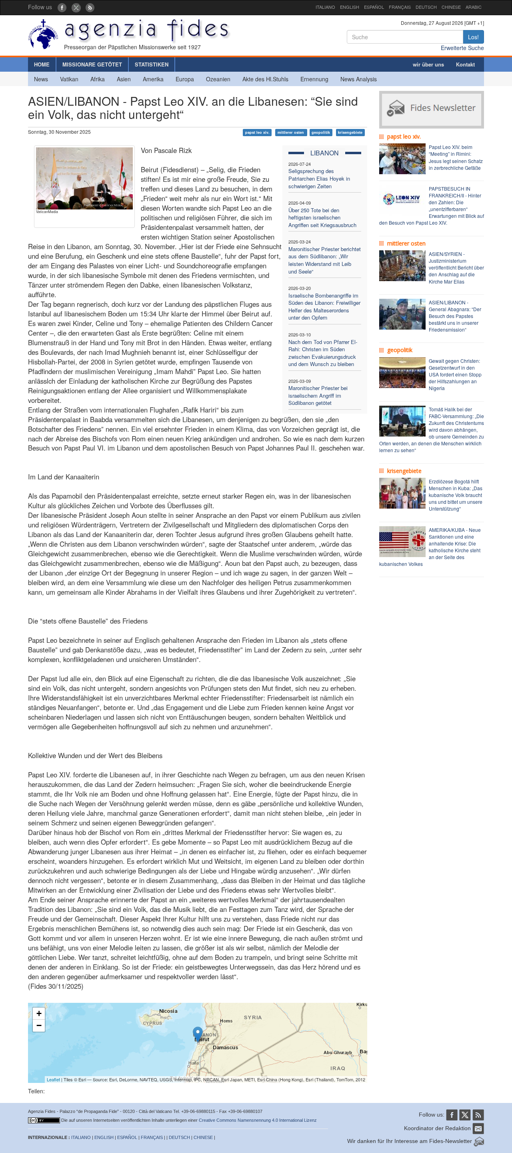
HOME (42, 64)
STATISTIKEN (151, 64)
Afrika (97, 79)
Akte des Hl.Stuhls (265, 79)
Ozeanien (218, 79)
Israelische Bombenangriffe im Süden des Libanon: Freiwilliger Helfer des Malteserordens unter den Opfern (324, 307)
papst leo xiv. (257, 132)
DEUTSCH (426, 7)
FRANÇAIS (400, 7)
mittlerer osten (291, 132)
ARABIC (474, 7)
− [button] (39, 1025)
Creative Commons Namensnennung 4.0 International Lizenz (258, 1120)
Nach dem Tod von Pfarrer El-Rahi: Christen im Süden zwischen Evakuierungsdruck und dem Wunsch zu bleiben (322, 353)
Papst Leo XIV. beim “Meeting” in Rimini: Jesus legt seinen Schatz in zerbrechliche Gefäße (456, 157)
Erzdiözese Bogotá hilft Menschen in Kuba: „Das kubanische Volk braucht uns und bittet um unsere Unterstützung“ (455, 495)
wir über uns (428, 64)
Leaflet (53, 1079)
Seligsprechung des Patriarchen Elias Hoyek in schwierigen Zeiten (319, 178)
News (41, 79)
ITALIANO (325, 7)
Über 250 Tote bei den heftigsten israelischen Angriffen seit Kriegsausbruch (322, 217)
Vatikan (69, 79)
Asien (124, 79)
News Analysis (358, 79)
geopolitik (321, 132)
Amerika (153, 79)
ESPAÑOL (374, 7)
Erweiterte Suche (462, 48)
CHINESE (451, 7)
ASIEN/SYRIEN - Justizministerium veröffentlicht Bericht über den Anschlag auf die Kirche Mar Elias (456, 267)
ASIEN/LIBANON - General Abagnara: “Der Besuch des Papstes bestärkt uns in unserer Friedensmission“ (455, 316)
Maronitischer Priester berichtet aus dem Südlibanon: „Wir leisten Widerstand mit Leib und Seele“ (324, 260)
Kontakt (465, 64)
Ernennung (314, 79)
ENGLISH (349, 7)
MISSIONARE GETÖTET (92, 64)
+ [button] (39, 1013)
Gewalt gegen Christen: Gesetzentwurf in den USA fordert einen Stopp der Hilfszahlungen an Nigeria (455, 374)
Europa (185, 79)
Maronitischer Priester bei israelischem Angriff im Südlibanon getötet (318, 395)
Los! (473, 37)
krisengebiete (350, 132)
